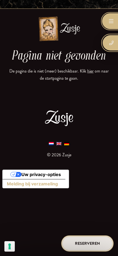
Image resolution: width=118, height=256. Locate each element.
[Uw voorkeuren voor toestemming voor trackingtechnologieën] (9, 246)
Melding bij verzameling (32, 184)
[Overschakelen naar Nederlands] (51, 143)
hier (90, 71)
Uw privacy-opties (41, 174)
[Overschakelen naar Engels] (59, 143)
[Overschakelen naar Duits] (66, 143)
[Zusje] (59, 28)
